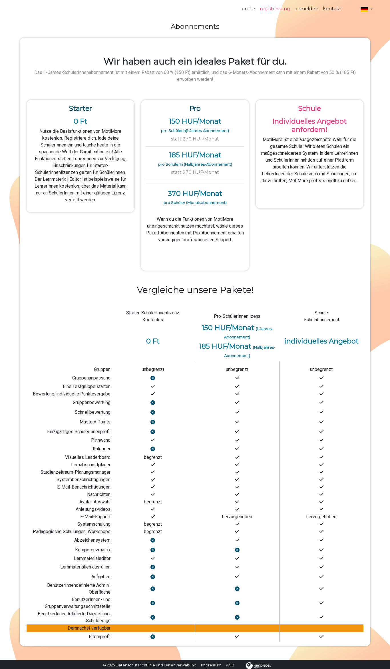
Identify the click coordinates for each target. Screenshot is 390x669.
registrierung (275, 8)
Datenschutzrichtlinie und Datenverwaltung (156, 665)
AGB (230, 665)
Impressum (211, 665)
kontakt (332, 8)
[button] (367, 9)
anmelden (306, 8)
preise (248, 8)
